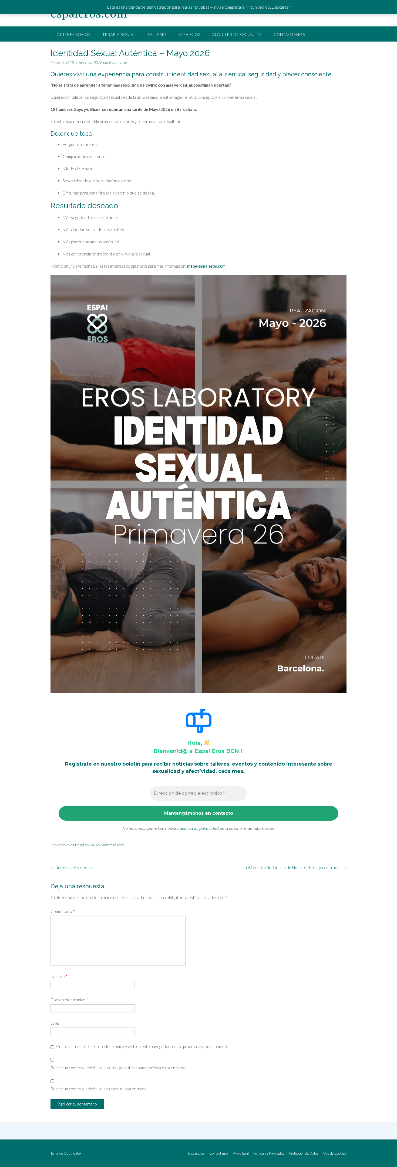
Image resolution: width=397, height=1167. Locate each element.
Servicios (189, 34)
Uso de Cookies (334, 1153)
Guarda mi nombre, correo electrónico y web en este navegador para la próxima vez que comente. (142, 1046)
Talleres (157, 34)
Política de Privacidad (269, 1153)
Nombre (59, 976)
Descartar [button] (281, 7)
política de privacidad (199, 828)
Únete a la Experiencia (73, 867)
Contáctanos (289, 34)
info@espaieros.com (206, 266)
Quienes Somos (73, 34)
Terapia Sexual (119, 34)
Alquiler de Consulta (237, 34)
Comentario (63, 911)
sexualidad (104, 844)
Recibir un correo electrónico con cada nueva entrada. (99, 1088)
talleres (118, 844)
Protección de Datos (304, 1153)
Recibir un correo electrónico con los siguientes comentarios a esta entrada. (118, 1067)
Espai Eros (196, 1153)
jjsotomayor (118, 62)
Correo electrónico (69, 999)
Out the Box (72, 1153)
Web (55, 1023)
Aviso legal (241, 1153)
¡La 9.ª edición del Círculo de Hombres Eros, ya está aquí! (293, 867)
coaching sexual (82, 844)
